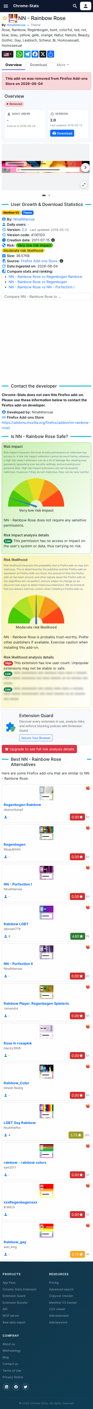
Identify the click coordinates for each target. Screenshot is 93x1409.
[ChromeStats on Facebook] (16, 1387)
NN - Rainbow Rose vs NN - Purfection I (41, 287)
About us (9, 1344)
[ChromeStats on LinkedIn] (6, 1387)
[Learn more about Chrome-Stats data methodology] (61, 261)
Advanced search (61, 1289)
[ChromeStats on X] (25, 1387)
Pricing (54, 1282)
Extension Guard (14, 1296)
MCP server (11, 1315)
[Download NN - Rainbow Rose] (68, 124)
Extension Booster (15, 1302)
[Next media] (85, 167)
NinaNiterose (16, 25)
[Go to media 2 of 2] (49, 195)
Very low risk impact (34, 245)
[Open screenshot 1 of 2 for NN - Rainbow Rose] (46, 167)
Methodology (12, 1350)
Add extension (59, 1315)
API (5, 1309)
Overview (13, 65)
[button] (6, 6)
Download (38, 65)
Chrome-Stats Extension (20, 1289)
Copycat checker (61, 1296)
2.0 (24, 229)
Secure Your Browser (36, 738)
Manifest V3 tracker (63, 1302)
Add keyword (58, 1322)
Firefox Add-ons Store (39, 261)
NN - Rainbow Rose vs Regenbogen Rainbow (45, 276)
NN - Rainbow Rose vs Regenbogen (38, 282)
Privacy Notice (13, 1377)
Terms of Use (12, 1370)
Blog (6, 1357)
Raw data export (14, 1322)
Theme (35, 25)
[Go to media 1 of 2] (43, 195)
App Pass (9, 1282)
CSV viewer (57, 1309)
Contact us (10, 1364)
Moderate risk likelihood (23, 250)
